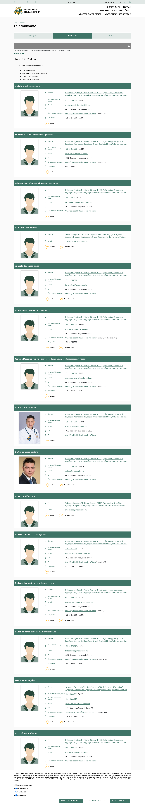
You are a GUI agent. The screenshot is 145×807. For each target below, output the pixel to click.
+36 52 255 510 (71, 699)
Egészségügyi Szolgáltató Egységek (34, 73)
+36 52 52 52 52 (20, 2)
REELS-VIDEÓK (125, 14)
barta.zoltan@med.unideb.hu (76, 285)
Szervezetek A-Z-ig (72, 2)
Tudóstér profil (69, 246)
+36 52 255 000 (71, 100)
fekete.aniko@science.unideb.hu (77, 704)
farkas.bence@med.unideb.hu (76, 651)
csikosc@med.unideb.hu (74, 471)
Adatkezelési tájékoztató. (110, 779)
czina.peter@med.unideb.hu (76, 427)
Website (52, 123)
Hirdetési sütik (21, 795)
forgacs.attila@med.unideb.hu (76, 752)
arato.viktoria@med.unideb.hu (76, 154)
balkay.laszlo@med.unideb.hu (76, 241)
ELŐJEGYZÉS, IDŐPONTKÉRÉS (89, 14)
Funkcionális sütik (22, 788)
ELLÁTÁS (127, 7)
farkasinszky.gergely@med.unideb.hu (79, 602)
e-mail (30, 2)
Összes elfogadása (119, 800)
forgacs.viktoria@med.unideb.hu (77, 329)
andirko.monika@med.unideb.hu (77, 105)
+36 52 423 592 (71, 646)
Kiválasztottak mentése (70, 800)
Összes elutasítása (95, 800)
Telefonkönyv (41, 2)
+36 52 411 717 (70, 198)
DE (124, 2)
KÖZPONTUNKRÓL (114, 7)
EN (122, 2)
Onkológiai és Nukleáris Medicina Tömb (80, 114)
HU (120, 2)
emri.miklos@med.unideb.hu (76, 510)
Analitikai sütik (21, 792)
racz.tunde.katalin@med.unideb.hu (78, 202)
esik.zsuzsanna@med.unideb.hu (77, 554)
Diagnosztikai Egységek (30, 76)
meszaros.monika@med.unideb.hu (78, 378)
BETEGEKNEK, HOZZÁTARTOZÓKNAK (115, 10)
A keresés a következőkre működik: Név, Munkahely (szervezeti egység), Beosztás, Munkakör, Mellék (42, 50)
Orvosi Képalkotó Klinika (30, 79)
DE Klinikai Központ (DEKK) (31, 70)
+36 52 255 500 (71, 149)
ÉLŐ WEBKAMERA (110, 14)
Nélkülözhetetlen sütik (24, 785)
